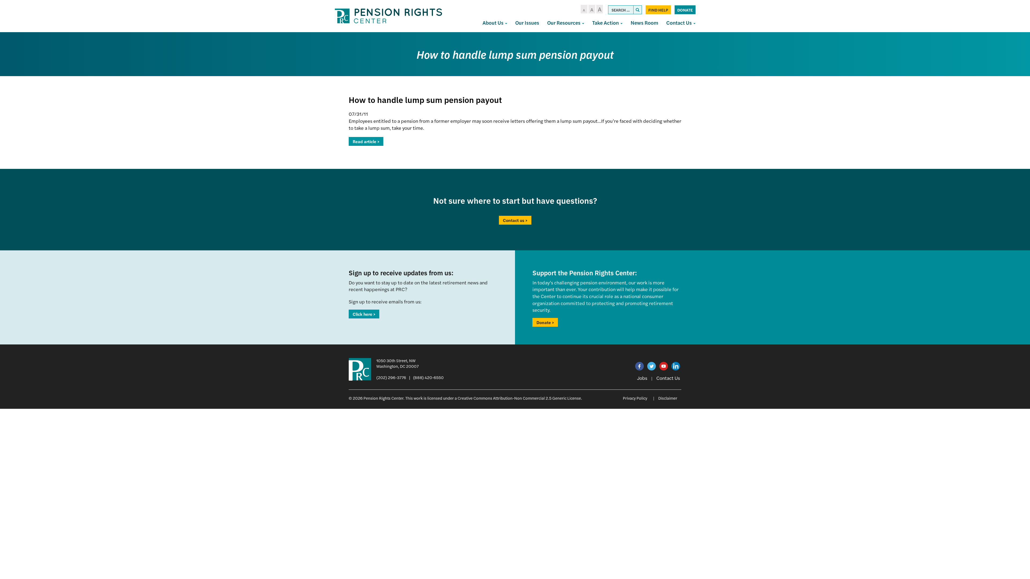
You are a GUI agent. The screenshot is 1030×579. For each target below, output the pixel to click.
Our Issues (527, 22)
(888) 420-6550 (428, 377)
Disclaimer (667, 398)
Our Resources (564, 22)
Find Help (658, 10)
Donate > (545, 322)
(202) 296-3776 (391, 377)
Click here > (364, 314)
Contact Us (679, 22)
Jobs (642, 377)
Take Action (606, 22)
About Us (494, 22)
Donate (685, 10)
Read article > (366, 141)
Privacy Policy (635, 398)
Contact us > (515, 220)
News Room (644, 22)
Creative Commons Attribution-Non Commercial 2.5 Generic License (519, 398)
